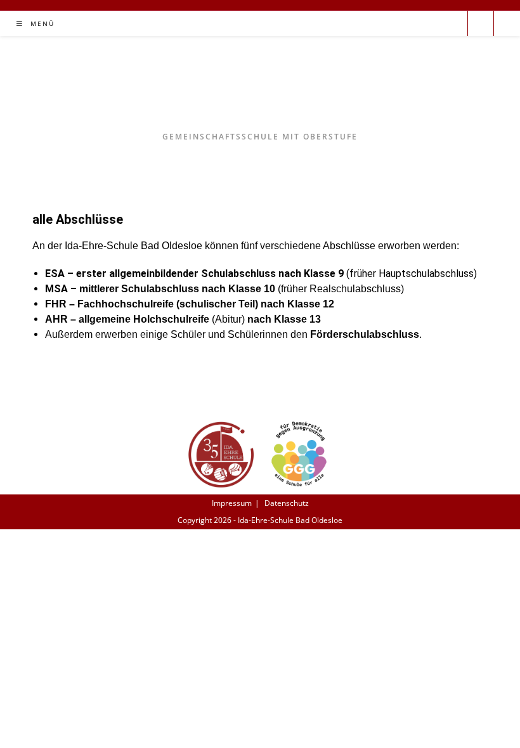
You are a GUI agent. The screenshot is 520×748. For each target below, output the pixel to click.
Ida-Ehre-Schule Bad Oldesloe (260, 93)
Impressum (232, 503)
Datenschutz (286, 503)
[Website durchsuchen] (481, 24)
